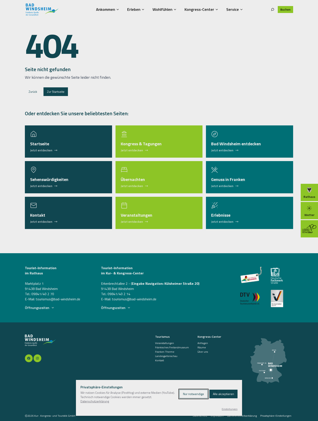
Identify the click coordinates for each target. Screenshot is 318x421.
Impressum (217, 416)
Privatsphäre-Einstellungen (275, 416)
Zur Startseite (55, 91)
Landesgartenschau (166, 356)
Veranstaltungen (164, 343)
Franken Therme (164, 352)
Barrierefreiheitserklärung (242, 416)
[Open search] (272, 9)
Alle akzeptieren (223, 394)
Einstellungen (230, 409)
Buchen (285, 9)
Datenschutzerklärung (94, 401)
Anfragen (203, 343)
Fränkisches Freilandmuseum (172, 347)
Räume (202, 347)
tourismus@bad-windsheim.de (58, 299)
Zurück (33, 91)
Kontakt (159, 360)
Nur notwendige (193, 394)
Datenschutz (200, 416)
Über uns (203, 352)
